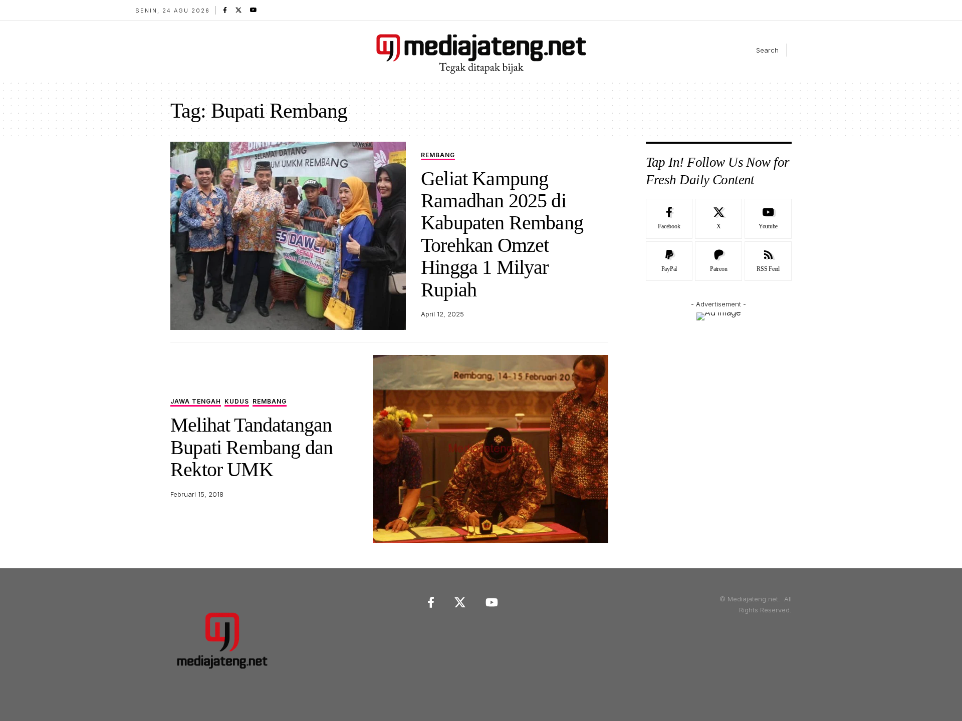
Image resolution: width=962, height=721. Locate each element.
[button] (759, 50)
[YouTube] (254, 10)
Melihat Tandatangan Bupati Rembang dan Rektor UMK (251, 447)
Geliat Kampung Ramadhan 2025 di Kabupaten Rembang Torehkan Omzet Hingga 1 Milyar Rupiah (502, 234)
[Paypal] (669, 261)
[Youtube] (768, 219)
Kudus (236, 402)
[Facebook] (224, 10)
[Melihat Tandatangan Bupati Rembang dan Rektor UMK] (490, 449)
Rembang (438, 155)
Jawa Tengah (195, 402)
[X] (238, 10)
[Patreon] (718, 261)
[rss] (768, 261)
